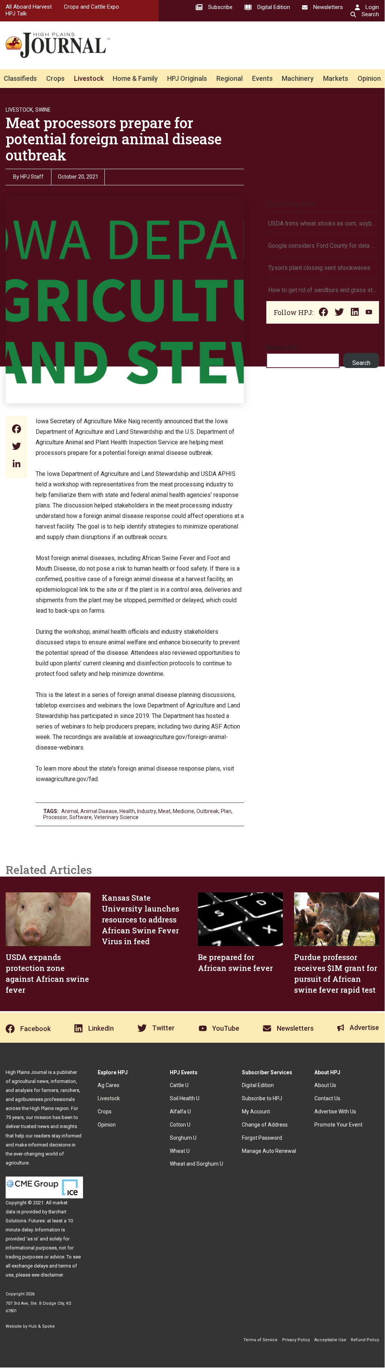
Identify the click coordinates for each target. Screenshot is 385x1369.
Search (361, 362)
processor (55, 817)
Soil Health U (184, 1098)
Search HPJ (281, 347)
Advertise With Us (335, 1112)
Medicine (183, 811)
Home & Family (135, 78)
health (127, 811)
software (80, 817)
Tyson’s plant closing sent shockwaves (319, 267)
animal (69, 811)
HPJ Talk (16, 13)
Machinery (298, 78)
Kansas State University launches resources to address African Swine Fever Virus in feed (140, 919)
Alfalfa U (180, 1112)
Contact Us (327, 1098)
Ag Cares (108, 1085)
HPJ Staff (32, 177)
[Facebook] (17, 430)
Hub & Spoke (42, 1326)
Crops (55, 78)
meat (164, 811)
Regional (229, 78)
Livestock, (20, 110)
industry (146, 811)
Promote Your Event (338, 1125)
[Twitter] (17, 447)
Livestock (89, 78)
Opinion (369, 78)
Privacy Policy (296, 1339)
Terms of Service (260, 1339)
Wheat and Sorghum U (196, 1164)
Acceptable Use (330, 1339)
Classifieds (20, 78)
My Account (256, 1112)
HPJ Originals (187, 78)
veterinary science (116, 817)
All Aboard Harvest (29, 6)
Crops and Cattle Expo (91, 6)
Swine (43, 110)
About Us (325, 1085)
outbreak (207, 811)
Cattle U (179, 1085)
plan (226, 811)
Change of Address (265, 1125)
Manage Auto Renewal (269, 1151)
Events (262, 78)
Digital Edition (258, 1085)
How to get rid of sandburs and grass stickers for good (322, 290)
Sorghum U (183, 1138)
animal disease (98, 811)
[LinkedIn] (17, 464)
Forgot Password (262, 1138)
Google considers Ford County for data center (322, 245)
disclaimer (52, 1275)
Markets (335, 78)
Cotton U (180, 1125)
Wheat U (180, 1151)
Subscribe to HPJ (262, 1098)
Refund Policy (365, 1339)
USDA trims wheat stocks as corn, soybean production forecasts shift (322, 223)
